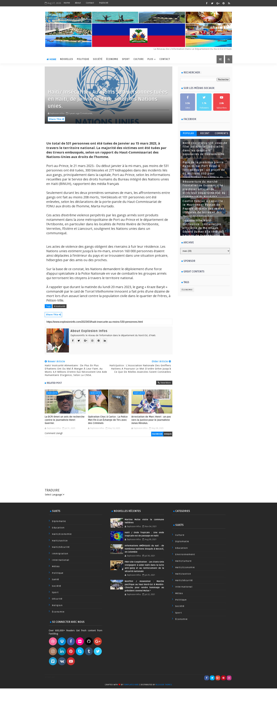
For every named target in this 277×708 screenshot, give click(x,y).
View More (165, 382)
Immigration (60, 553)
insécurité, (88, 113)
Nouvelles (66, 59)
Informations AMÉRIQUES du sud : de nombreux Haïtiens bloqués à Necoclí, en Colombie (144, 548)
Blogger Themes (164, 684)
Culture (139, 59)
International (60, 560)
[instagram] (229, 677)
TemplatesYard (131, 684)
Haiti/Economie (62, 534)
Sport (126, 59)
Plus (150, 59)
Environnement (185, 554)
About (78, 2)
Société (97, 59)
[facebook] (206, 3)
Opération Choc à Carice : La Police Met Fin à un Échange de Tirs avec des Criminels (108, 420)
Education (58, 527)
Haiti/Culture (183, 561)
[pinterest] (223, 3)
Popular (188, 133)
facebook (157, 434)
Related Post (54, 382)
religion (57, 605)
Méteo (56, 566)
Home (67, 2)
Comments (221, 133)
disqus (168, 434)
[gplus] (217, 3)
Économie (112, 59)
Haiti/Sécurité (61, 547)
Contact (90, 2)
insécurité (52, 393)
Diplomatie (59, 521)
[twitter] (212, 3)
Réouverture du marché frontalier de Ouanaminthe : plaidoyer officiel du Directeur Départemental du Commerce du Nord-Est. (204, 189)
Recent (205, 133)
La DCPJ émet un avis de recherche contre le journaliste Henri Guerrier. (64, 420)
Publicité (103, 2)
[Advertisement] (108, 465)
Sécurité (57, 598)
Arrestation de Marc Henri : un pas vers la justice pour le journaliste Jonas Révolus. (151, 420)
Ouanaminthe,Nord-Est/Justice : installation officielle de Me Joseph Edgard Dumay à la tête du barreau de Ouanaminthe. (202, 228)
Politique (83, 59)
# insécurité (59, 306)
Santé (55, 579)
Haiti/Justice (60, 540)
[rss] (229, 3)
